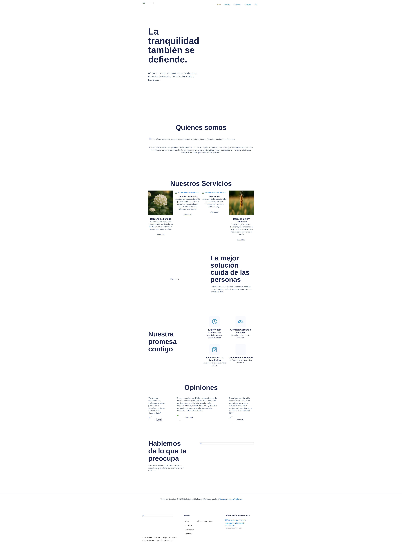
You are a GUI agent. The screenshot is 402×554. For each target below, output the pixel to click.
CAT (255, 5)
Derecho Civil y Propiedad (241, 220)
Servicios (227, 5)
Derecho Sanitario (187, 196)
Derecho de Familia (160, 219)
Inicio (219, 5)
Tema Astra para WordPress (230, 499)
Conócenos (237, 5)
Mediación (214, 196)
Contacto (247, 5)
